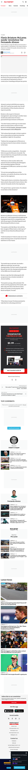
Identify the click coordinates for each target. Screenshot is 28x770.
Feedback (14, 740)
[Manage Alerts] (15, 379)
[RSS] (19, 718)
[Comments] (25, 52)
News (10, 5)
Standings (22, 5)
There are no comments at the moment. (14, 405)
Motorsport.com (14, 730)
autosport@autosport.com (14, 745)
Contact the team (14, 749)
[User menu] (25, 2)
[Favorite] (21, 52)
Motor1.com (14, 726)
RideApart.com (14, 734)
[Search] (23, 2)
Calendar (15, 5)
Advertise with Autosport (14, 747)
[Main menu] (1, 2)
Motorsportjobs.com (14, 728)
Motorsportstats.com (14, 732)
